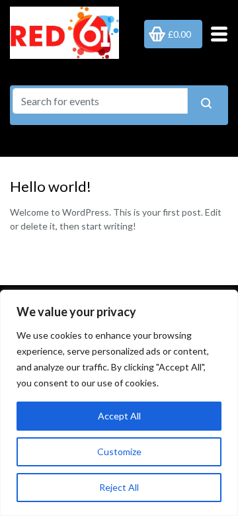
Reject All (119, 487)
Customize (119, 451)
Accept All (119, 415)
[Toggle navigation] (215, 34)
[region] (119, 403)
